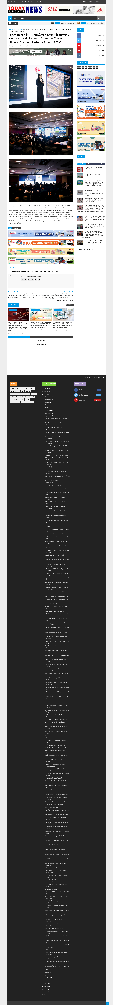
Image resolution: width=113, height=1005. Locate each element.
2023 (45, 981)
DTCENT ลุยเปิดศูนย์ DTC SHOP (53, 807)
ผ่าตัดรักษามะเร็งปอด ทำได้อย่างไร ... (54, 778)
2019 (45, 992)
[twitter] (20, 2)
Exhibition (14, 399)
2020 (45, 989)
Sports (28, 391)
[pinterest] (23, 2)
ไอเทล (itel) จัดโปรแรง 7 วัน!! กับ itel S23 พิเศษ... (57, 966)
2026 (45, 389)
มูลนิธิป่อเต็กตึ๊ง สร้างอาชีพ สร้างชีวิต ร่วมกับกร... (57, 455)
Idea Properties (15, 394)
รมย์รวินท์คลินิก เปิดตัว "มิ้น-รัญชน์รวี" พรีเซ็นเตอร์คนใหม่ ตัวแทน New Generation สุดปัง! (95, 200)
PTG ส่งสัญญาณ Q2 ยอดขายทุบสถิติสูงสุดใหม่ (56, 794)
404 (103, 1)
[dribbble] (28, 2)
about (90, 1)
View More (70, 304)
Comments (100, 164)
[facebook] (17, 2)
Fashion (21, 399)
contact (97, 1)
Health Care (14, 396)
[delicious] (40, 2)
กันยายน (47, 405)
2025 (45, 391)
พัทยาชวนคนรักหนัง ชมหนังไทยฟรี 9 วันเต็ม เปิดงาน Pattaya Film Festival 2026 (83, 23)
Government (25, 394)
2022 (45, 983)
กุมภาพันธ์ (48, 975)
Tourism (33, 394)
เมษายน (47, 969)
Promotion (23, 396)
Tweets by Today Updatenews (85, 249)
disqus (41, 337)
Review (22, 18)
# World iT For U (17, 228)
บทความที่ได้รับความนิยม (81, 164)
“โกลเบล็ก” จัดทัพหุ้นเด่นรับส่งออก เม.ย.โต (55, 802)
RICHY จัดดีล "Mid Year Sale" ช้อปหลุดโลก (56, 719)
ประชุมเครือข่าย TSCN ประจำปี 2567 (54, 611)
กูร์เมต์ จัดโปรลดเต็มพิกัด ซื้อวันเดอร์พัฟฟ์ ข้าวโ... (57, 945)
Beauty (27, 399)
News (14, 18)
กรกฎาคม (47, 410)
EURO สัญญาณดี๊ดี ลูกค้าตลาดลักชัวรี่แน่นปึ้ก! (56, 814)
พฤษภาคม (48, 416)
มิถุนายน (47, 413)
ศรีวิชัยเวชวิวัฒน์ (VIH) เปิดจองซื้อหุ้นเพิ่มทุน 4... (57, 534)
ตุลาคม (47, 402)
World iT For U (16, 29)
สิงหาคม (47, 407)
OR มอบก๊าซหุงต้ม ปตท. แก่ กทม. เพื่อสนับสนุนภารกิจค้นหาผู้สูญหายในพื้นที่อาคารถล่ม (94, 226)
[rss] (31, 2)
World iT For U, (32, 46)
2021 (45, 986)
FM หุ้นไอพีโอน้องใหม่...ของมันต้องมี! (54, 804)
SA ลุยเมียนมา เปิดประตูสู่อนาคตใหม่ (54, 889)
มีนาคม (47, 972)
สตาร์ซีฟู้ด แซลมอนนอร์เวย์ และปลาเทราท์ (56, 745)
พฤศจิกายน (48, 399)
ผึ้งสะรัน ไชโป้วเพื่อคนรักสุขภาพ (53, 604)
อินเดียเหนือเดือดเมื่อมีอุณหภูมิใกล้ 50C (54, 928)
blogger (19, 337)
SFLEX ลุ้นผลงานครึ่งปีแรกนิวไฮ (53, 485)
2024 (45, 394)
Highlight (90, 164)
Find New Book (15, 402)
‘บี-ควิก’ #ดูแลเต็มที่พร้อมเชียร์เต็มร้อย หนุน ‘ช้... (56, 596)
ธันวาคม (47, 397)
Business (31, 388)
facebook (62, 337)
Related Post (13, 305)
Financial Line (15, 388)
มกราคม (47, 977)
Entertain (34, 23)
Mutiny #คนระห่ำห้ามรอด (44, 23)
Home (85, 1)
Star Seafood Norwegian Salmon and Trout (56, 748)
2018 (45, 994)
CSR (23, 391)
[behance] (34, 2)
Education (31, 396)
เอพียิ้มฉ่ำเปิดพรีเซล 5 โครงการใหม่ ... (54, 868)
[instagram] (37, 2)
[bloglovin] (25, 2)
